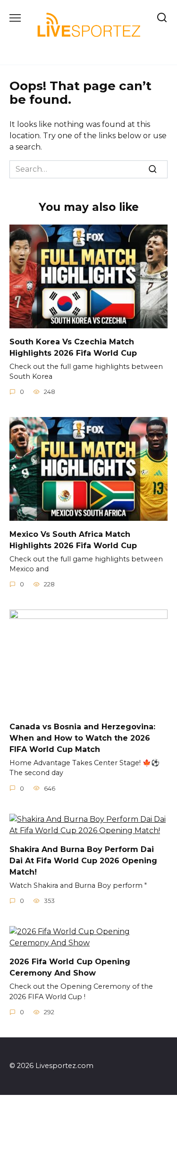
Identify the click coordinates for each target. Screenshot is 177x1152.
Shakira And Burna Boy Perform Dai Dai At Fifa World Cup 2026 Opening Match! (83, 861)
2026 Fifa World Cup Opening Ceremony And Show (69, 967)
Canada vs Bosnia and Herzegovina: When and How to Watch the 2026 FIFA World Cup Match (82, 737)
